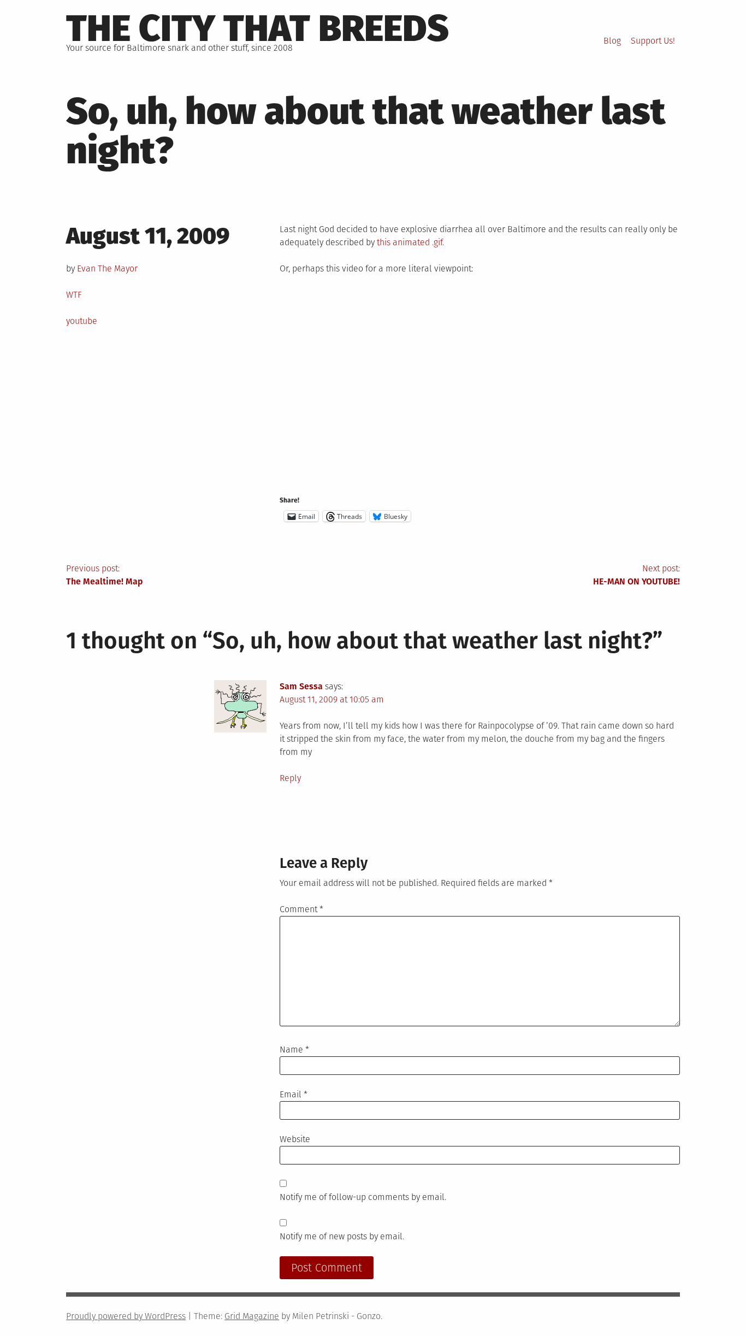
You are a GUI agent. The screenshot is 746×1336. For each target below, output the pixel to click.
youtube (81, 321)
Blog (612, 41)
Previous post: (104, 575)
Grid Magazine (251, 1316)
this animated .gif (409, 242)
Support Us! (653, 41)
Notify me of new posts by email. (342, 1236)
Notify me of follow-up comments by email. (363, 1197)
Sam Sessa (301, 686)
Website (295, 1139)
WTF (74, 294)
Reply (290, 778)
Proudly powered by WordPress (126, 1316)
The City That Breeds (257, 28)
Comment (301, 909)
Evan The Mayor (107, 268)
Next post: (636, 575)
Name (294, 1049)
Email (293, 1094)
